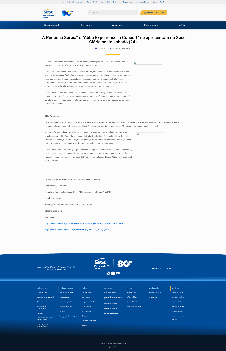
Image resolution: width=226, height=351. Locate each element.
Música (84, 325)
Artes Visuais (86, 311)
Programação (151, 25)
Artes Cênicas (86, 306)
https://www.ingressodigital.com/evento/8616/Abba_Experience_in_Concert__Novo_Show (84, 223)
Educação (108, 288)
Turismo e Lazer (66, 288)
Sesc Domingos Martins (67, 302)
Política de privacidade (108, 344)
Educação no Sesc (110, 292)
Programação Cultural (89, 302)
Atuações (117, 25)
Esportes (62, 311)
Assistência (154, 288)
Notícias (182, 25)
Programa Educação (110, 308)
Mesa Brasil (153, 297)
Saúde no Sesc (132, 292)
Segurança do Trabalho (134, 306)
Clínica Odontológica (133, 302)
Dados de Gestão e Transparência (43, 325)
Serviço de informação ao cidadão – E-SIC (45, 319)
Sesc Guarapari (65, 297)
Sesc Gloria (86, 297)
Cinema (84, 316)
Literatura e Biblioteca (89, 321)
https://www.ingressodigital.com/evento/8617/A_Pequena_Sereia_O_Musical (78, 230)
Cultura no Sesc (87, 292)
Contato (174, 319)
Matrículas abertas (110, 304)
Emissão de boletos (178, 306)
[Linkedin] (113, 273)
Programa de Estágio (111, 313)
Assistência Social (155, 292)
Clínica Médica (132, 297)
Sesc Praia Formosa (66, 292)
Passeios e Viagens (66, 306)
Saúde (129, 288)
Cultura (115, 48)
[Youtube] (118, 273)
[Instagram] (108, 273)
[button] (87, 25)
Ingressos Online (177, 302)
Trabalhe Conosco (177, 311)
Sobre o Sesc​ (42, 288)
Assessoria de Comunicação (42, 307)
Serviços (85, 25)
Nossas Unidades (52, 25)
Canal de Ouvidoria (178, 316)
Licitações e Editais (178, 297)
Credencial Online (177, 292)
